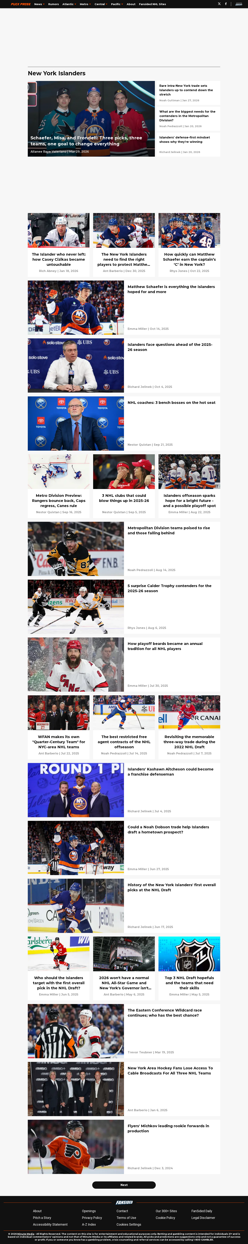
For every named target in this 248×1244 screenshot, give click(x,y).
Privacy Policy (92, 1218)
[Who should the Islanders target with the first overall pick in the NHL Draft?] (59, 968)
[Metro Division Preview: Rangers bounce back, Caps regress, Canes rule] (59, 486)
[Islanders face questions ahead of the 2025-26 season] (124, 365)
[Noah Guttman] (169, 100)
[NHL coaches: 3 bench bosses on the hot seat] (124, 423)
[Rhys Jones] (178, 271)
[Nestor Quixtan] (139, 445)
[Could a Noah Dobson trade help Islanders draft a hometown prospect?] (124, 848)
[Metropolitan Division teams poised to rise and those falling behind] (124, 549)
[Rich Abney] (48, 271)
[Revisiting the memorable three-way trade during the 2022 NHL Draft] (189, 727)
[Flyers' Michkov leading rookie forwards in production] (124, 1147)
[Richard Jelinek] (169, 152)
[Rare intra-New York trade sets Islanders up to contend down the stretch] (188, 93)
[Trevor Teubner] (140, 1052)
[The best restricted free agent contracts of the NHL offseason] (124, 727)
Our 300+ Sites (166, 1211)
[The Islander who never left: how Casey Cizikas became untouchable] (59, 245)
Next (124, 1185)
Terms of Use (126, 1218)
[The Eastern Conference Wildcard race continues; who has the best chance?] (124, 1031)
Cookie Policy (165, 1218)
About (37, 1211)
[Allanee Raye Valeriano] (48, 152)
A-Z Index (89, 1224)
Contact (122, 1211)
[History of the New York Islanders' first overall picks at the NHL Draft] (124, 906)
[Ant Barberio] (113, 271)
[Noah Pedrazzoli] (170, 126)
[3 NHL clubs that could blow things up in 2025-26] (124, 486)
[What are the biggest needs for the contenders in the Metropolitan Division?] (188, 119)
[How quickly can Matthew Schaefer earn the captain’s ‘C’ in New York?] (189, 245)
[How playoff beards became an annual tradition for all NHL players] (124, 664)
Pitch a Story (42, 1218)
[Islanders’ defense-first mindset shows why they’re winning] (188, 144)
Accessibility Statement (50, 1224)
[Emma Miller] (137, 329)
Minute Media (25, 1234)
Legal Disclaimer (203, 1218)
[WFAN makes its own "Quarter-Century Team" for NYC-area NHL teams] (59, 727)
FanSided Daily (202, 1211)
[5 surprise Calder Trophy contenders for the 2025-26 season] (124, 607)
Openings (89, 1211)
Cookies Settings (129, 1224)
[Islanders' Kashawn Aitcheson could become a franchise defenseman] (124, 790)
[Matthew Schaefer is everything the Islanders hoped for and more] (124, 308)
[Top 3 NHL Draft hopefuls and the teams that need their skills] (189, 968)
